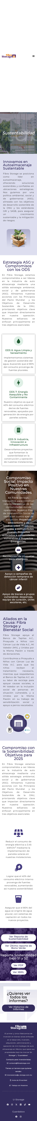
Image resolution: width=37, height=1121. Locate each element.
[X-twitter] (16, 1104)
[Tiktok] (25, 1104)
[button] (33, 56)
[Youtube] (29, 1104)
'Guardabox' (23, 1055)
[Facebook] (8, 1104)
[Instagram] (12, 1104)
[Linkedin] (21, 1104)
